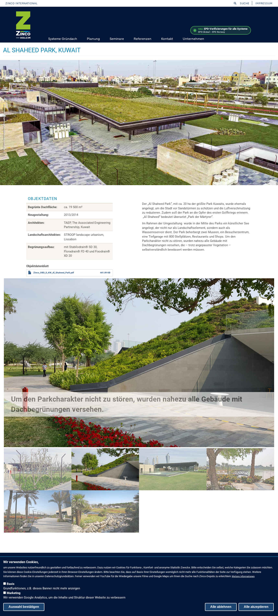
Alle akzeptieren (256, 606)
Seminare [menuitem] (117, 39)
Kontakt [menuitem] (167, 39)
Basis (10, 584)
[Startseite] (23, 25)
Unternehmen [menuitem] (193, 39)
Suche (244, 3)
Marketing (14, 593)
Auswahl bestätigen (24, 606)
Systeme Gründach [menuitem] (62, 39)
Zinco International (21, 3)
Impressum (264, 3)
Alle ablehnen (220, 606)
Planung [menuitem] (93, 39)
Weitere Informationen (243, 576)
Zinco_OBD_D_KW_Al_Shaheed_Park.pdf (53, 272)
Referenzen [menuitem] (142, 39)
